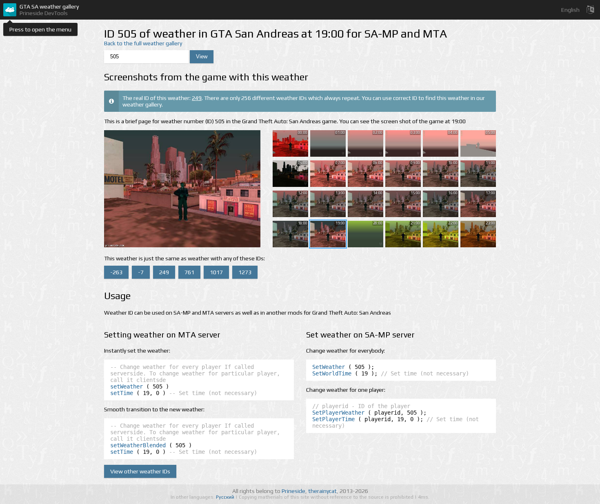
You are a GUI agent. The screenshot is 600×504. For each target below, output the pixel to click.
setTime (121, 393)
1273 (244, 272)
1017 (216, 272)
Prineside (293, 491)
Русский (226, 497)
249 (197, 98)
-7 (141, 272)
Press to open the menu (40, 29)
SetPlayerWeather (338, 412)
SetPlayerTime (333, 419)
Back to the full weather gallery (143, 43)
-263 (116, 272)
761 (189, 272)
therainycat (322, 491)
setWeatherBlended (138, 445)
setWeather (126, 386)
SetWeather (328, 367)
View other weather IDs (140, 471)
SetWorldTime (331, 373)
